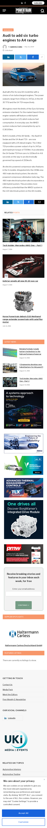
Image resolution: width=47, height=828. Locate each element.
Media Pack (8, 689)
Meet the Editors (10, 694)
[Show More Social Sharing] (41, 57)
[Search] (42, 10)
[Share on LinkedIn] (8, 57)
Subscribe (38, 3)
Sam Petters (16, 47)
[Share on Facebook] (33, 57)
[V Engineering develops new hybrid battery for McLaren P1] (10, 368)
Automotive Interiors (12, 769)
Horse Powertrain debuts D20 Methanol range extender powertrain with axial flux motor (23, 319)
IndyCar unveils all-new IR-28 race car (20, 281)
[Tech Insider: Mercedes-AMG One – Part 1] (23, 230)
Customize (23, 822)
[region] (23, 802)
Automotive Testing (11, 774)
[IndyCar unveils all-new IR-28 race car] (23, 266)
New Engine (8, 30)
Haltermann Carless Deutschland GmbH (23, 645)
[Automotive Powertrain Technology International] (23, 10)
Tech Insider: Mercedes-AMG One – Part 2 (31, 380)
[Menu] (4, 10)
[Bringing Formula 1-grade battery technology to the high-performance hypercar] (10, 352)
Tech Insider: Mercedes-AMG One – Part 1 (22, 245)
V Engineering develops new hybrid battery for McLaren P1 (31, 366)
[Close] (44, 779)
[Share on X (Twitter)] (21, 57)
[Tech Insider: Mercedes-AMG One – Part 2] (10, 382)
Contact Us (7, 685)
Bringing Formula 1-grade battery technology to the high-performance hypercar (30, 352)
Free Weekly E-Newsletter (14, 699)
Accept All (23, 813)
